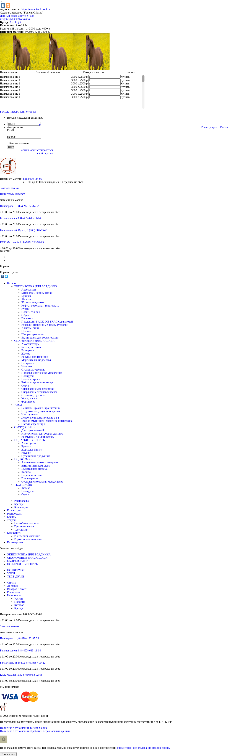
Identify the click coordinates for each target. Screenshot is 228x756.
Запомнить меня (19, 143)
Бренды (19, 503)
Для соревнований (32, 430)
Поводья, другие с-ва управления (41, 372)
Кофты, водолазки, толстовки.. (40, 305)
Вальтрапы (28, 350)
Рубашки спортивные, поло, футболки (44, 324)
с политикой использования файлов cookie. (143, 747)
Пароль (11, 136)
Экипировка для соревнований (40, 337)
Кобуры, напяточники (34, 356)
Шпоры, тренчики (32, 334)
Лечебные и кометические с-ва (40, 417)
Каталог (19, 604)
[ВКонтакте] (3, 5)
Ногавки (26, 366)
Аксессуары (28, 289)
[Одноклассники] (8, 5)
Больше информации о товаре (18, 111)
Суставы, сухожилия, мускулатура (42, 481)
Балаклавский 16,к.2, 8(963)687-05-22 (22, 662)
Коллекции (21, 507)
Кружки (26, 452)
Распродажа (21, 500)
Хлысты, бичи (30, 327)
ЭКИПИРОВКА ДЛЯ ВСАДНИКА (36, 286)
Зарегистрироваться (41, 149)
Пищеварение (29, 478)
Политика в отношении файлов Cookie (23, 727)
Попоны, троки (30, 379)
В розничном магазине (28, 539)
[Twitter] (6, 276)
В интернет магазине (27, 535)
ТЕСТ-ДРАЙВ (23, 484)
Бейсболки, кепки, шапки (37, 292)
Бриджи (26, 295)
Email (10, 130)
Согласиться (8, 754)
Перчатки (27, 318)
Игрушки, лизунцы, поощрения (40, 411)
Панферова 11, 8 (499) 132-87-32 (19, 205)
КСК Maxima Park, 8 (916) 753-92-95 (22, 242)
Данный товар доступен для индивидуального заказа (17, 17)
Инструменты (29, 414)
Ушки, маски (29, 398)
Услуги (18, 598)
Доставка (12, 585)
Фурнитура (28, 401)
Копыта (26, 471)
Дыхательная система (34, 468)
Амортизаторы (30, 343)
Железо (25, 353)
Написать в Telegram (12, 193)
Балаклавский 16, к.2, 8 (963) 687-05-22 (24, 230)
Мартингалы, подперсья (36, 359)
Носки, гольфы (30, 311)
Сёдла (25, 385)
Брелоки (26, 446)
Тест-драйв (21, 529)
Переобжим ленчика (26, 523)
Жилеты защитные (32, 302)
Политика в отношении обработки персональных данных (35, 731)
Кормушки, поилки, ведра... (38, 436)
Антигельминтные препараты (39, 462)
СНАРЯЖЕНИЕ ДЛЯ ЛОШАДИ (34, 340)
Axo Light (15, 22)
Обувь (25, 315)
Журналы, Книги (31, 449)
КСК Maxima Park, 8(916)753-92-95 (21, 674)
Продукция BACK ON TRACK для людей (47, 321)
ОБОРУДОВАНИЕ (25, 427)
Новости (19, 601)
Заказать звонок (9, 188)
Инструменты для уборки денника (42, 433)
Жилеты (26, 299)
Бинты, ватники (31, 347)
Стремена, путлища (33, 395)
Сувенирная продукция (35, 455)
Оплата (11, 582)
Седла (25, 494)
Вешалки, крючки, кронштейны (40, 407)
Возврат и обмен (17, 588)
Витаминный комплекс (35, 465)
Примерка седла (24, 526)
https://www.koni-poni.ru (36, 9)
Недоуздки (27, 363)
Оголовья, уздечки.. (33, 369)
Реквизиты (13, 592)
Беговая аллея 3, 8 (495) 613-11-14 (20, 218)
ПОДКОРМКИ (23, 459)
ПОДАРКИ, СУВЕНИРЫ (30, 439)
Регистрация (209, 127)
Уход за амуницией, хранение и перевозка (46, 420)
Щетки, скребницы (33, 423)
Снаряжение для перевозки (38, 388)
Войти (224, 127)
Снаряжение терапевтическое (39, 391)
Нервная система (31, 475)
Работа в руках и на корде (37, 382)
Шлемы (26, 331)
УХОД (18, 404)
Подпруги (27, 375)
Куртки (25, 308)
